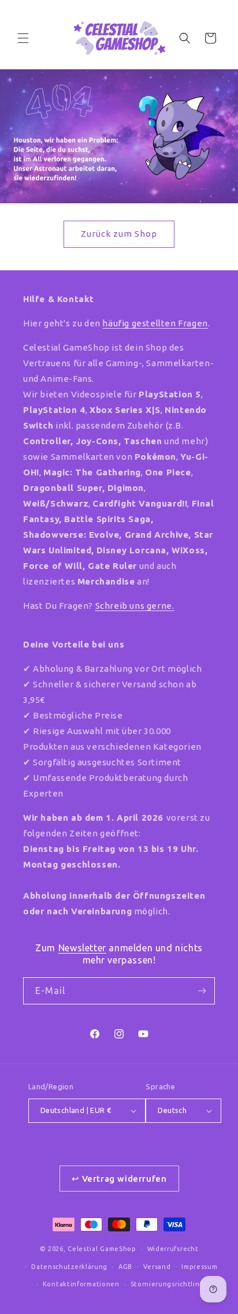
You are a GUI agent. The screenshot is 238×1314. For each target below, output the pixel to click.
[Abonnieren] (201, 990)
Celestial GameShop (102, 1248)
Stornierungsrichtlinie (168, 1284)
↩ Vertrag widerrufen (119, 1178)
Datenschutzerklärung (69, 1266)
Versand (157, 1266)
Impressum (199, 1266)
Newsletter (82, 948)
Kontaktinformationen (81, 1284)
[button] (23, 38)
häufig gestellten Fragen (154, 323)
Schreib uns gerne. (134, 606)
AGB (125, 1266)
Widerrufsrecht (173, 1248)
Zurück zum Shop (119, 234)
